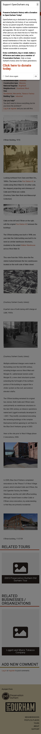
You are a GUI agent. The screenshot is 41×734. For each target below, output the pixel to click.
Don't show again (11, 76)
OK (36, 76)
